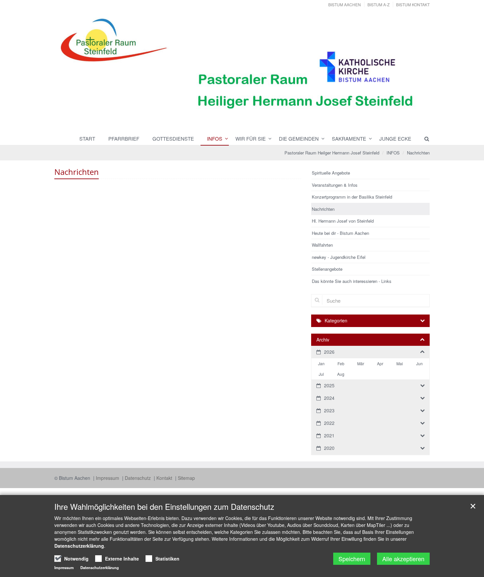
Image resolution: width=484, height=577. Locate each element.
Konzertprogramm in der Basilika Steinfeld (352, 197)
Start (87, 138)
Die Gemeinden (299, 138)
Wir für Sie (250, 138)
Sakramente (349, 138)
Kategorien (336, 320)
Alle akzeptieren (403, 558)
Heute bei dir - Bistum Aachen (340, 233)
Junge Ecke (395, 138)
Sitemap (186, 478)
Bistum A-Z (378, 4)
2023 (329, 410)
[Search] (424, 138)
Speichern (351, 558)
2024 (329, 398)
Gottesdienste (173, 138)
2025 (329, 385)
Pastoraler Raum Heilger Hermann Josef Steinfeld (331, 153)
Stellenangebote (327, 269)
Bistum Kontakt (413, 4)
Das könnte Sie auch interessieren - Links (351, 281)
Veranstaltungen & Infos (335, 185)
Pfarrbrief (123, 138)
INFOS (214, 138)
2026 (329, 351)
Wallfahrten (322, 245)
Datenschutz (138, 478)
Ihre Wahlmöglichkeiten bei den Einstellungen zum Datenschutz (164, 506)
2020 (329, 448)
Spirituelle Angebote (331, 173)
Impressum (108, 478)
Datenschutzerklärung (79, 545)
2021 (329, 435)
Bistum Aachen (344, 4)
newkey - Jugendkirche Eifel (338, 257)
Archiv (322, 339)
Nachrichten (418, 153)
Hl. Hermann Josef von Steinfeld (343, 221)
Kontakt (165, 478)
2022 (329, 423)
